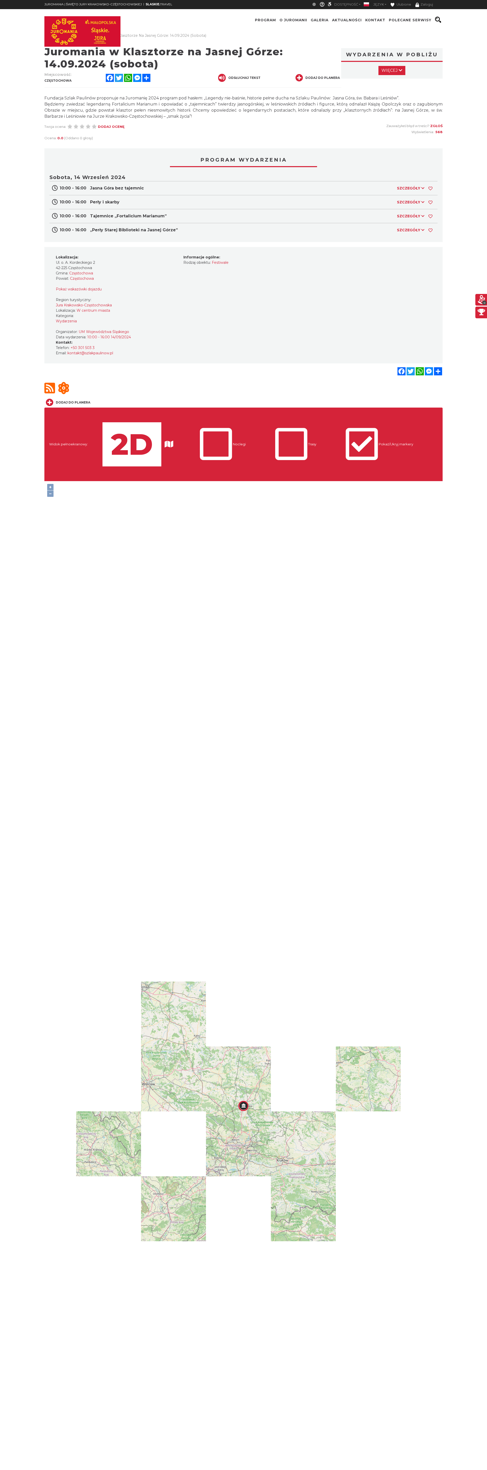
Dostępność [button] (346, 4)
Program (265, 20)
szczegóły (409, 188)
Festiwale (220, 262)
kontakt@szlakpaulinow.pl (90, 353)
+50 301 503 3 (83, 347)
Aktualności (347, 20)
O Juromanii (293, 20)
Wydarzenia (66, 321)
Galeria (319, 20)
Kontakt (375, 20)
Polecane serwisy (410, 20)
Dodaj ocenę (111, 127)
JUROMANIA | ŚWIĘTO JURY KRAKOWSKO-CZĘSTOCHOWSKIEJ (93, 4)
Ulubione (403, 4)
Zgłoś (436, 126)
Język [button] (378, 4)
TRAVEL (159, 4)
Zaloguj (427, 4)
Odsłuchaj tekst (244, 78)
